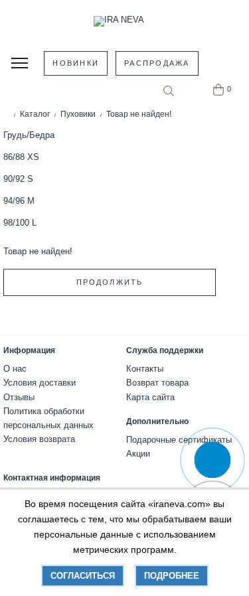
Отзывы (19, 397)
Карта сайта (150, 397)
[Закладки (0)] (193, 90)
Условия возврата (39, 439)
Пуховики (78, 114)
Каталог (35, 114)
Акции (138, 454)
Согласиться (82, 576)
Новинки (75, 63)
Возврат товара (157, 383)
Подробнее (171, 576)
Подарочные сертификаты (179, 440)
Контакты (144, 369)
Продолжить (109, 282)
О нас (15, 369)
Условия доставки (39, 383)
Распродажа (156, 63)
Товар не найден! (138, 114)
